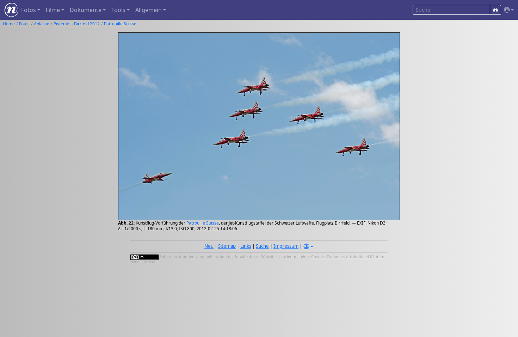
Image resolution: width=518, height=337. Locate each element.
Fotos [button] (28, 10)
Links (245, 246)
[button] (507, 10)
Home (9, 24)
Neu (209, 246)
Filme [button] (53, 10)
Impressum (285, 246)
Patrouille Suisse (120, 24)
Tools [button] (118, 10)
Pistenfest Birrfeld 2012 (77, 24)
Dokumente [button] (85, 10)
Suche (262, 246)
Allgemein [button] (148, 10)
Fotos (24, 24)
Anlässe (41, 24)
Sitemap (227, 246)
